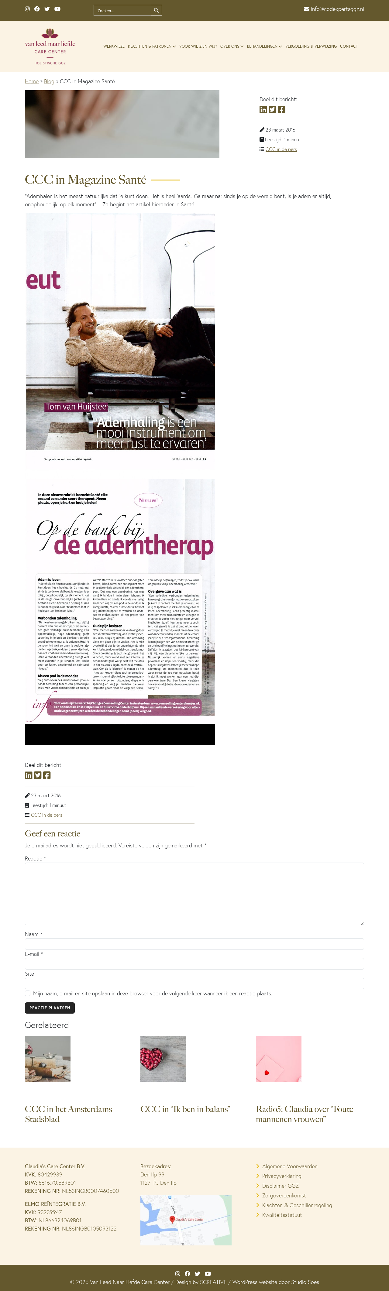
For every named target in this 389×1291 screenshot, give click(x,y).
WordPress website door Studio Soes (275, 1282)
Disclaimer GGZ (280, 1185)
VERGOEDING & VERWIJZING (311, 46)
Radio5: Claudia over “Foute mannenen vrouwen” (304, 1114)
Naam (33, 934)
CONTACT (349, 46)
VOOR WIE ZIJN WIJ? (198, 46)
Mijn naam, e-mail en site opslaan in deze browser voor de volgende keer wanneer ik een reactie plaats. (152, 993)
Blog (49, 81)
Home (32, 81)
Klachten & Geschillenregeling (297, 1205)
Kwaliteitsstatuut (282, 1214)
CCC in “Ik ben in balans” (185, 1109)
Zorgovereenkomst (284, 1195)
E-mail (34, 953)
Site (29, 973)
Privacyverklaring (281, 1176)
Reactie (35, 858)
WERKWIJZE (114, 46)
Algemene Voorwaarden (290, 1166)
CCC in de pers (281, 149)
